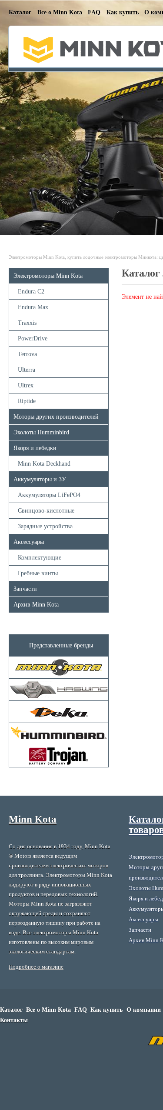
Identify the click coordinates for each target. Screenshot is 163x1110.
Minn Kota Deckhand (44, 463)
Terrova (27, 354)
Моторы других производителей (56, 416)
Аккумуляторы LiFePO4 (49, 495)
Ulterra (26, 370)
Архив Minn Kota (36, 604)
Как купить (122, 12)
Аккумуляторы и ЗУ (39, 479)
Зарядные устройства (45, 526)
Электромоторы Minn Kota (48, 276)
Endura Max (33, 307)
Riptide (27, 401)
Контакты (14, 1020)
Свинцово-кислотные (46, 510)
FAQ (94, 12)
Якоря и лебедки (35, 448)
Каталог (20, 12)
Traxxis (27, 323)
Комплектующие (39, 557)
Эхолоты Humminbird (41, 432)
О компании (143, 1010)
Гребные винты (38, 573)
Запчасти (25, 589)
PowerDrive (32, 338)
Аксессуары (28, 542)
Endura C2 (31, 291)
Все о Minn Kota (59, 12)
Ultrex (25, 385)
